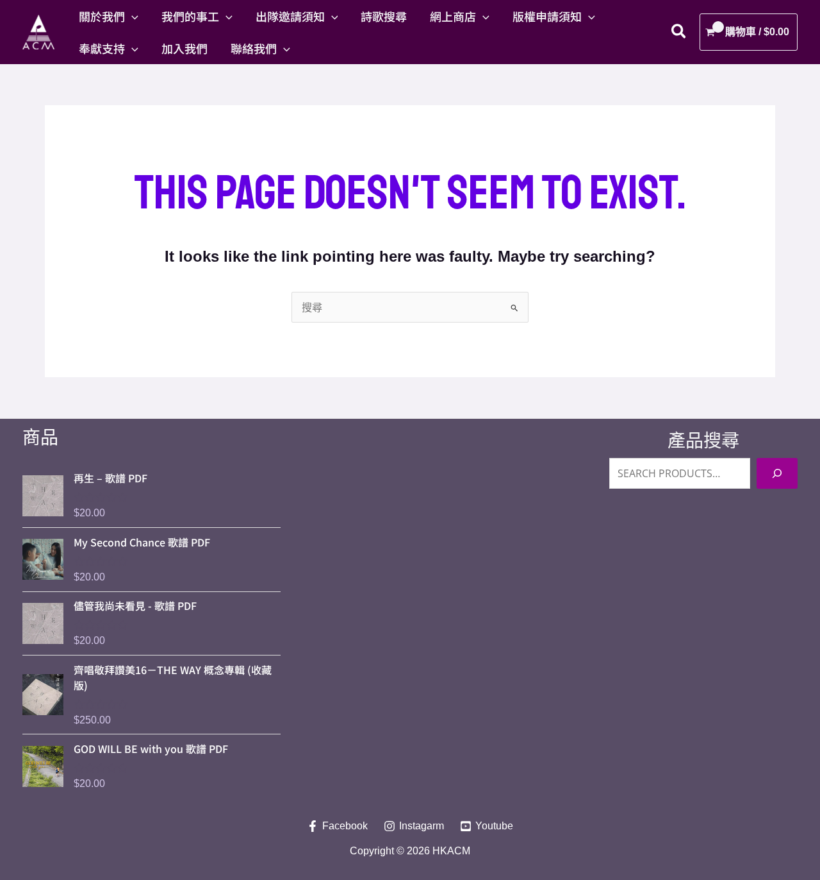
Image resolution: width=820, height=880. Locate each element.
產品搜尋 (703, 441)
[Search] (777, 473)
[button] (131, 16)
